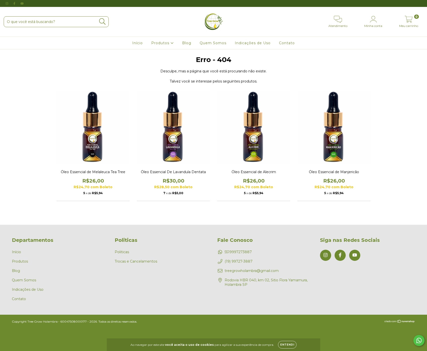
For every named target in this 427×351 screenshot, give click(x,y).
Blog (186, 43)
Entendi (287, 344)
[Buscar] (102, 21)
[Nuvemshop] (399, 322)
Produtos (161, 43)
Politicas (122, 252)
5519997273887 (238, 252)
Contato (287, 43)
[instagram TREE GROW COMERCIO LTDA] (7, 3)
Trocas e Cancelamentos (136, 261)
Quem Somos (213, 43)
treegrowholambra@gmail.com (252, 270)
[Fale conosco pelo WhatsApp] (419, 340)
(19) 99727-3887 (239, 261)
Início (137, 43)
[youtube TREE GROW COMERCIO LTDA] (22, 3)
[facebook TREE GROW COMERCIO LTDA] (15, 3)
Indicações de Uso (253, 43)
